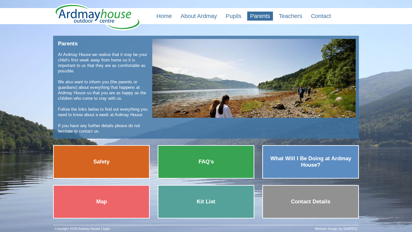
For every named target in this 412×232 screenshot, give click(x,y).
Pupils (233, 16)
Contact (321, 16)
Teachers (290, 16)
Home (164, 16)
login (106, 228)
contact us (88, 131)
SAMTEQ (350, 228)
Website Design (326, 228)
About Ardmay (199, 16)
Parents (260, 16)
